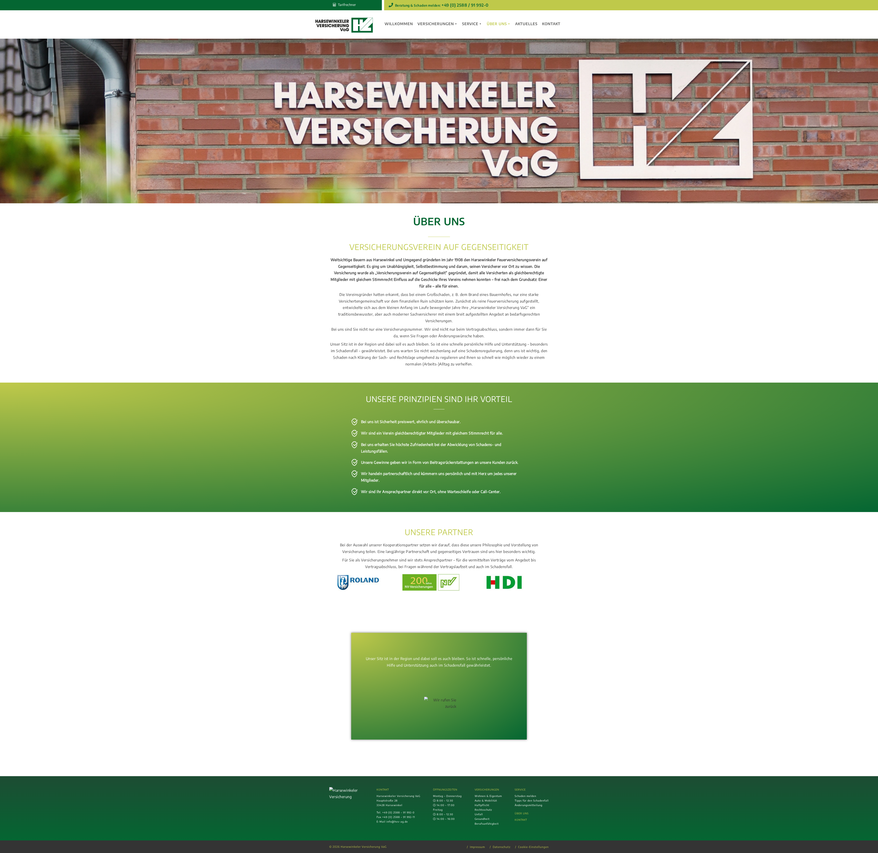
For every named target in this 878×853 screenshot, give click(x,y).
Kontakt (551, 23)
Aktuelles (526, 23)
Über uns (497, 23)
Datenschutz (502, 847)
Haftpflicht (482, 805)
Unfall (479, 814)
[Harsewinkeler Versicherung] (344, 25)
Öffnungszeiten (445, 789)
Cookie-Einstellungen (533, 847)
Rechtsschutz (483, 809)
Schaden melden (525, 795)
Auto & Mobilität (486, 800)
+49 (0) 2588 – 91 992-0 (398, 812)
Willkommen (399, 23)
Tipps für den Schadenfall (532, 800)
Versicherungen (436, 23)
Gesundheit (482, 818)
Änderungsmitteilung (528, 805)
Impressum (477, 847)
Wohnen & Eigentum (488, 795)
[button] (334, 582)
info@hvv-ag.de (397, 821)
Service (470, 23)
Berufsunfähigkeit (487, 823)
